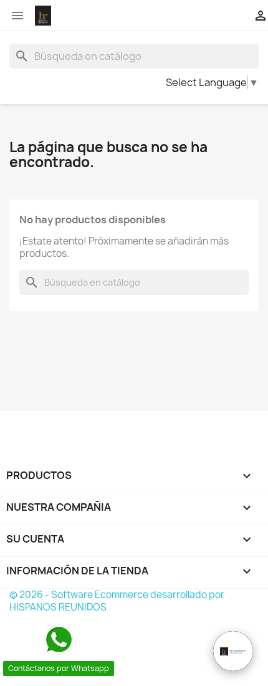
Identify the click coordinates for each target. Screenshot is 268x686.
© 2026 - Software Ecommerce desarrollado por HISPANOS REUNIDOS (116, 601)
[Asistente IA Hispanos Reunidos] (233, 651)
